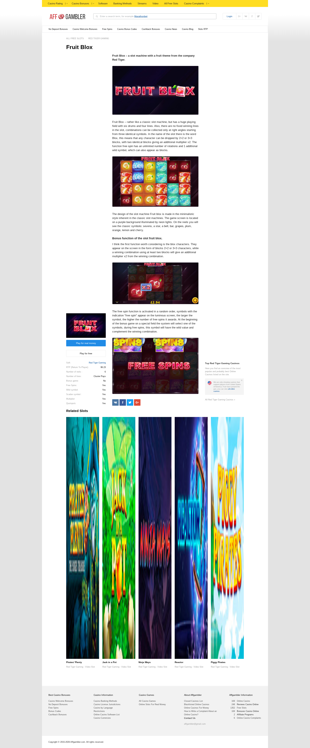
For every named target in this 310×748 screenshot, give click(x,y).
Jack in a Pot (109, 662)
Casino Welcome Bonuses (85, 29)
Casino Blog (187, 29)
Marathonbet (140, 16)
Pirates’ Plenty (74, 662)
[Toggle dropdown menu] (67, 3)
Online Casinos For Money (196, 708)
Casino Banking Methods (105, 701)
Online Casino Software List (107, 714)
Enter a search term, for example (123, 16)
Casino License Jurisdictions (107, 704)
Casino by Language (103, 708)
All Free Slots (171, 3)
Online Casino (243, 701)
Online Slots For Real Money (152, 704)
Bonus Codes (54, 711)
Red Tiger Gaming (97, 363)
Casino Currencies (102, 718)
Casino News (171, 29)
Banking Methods (122, 3)
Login (229, 16)
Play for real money (86, 343)
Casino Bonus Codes (127, 29)
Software (103, 3)
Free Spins (107, 29)
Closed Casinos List (193, 701)
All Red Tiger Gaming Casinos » (220, 399)
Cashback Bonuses (151, 29)
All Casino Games (147, 701)
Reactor (179, 662)
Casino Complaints (194, 3)
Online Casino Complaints (249, 718)
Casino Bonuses (80, 3)
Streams (142, 3)
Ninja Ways (145, 662)
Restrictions (99, 711)
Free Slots (242, 708)
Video (155, 3)
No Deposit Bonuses (58, 29)
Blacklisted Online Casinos (196, 704)
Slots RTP (203, 29)
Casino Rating (55, 3)
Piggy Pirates (218, 662)
